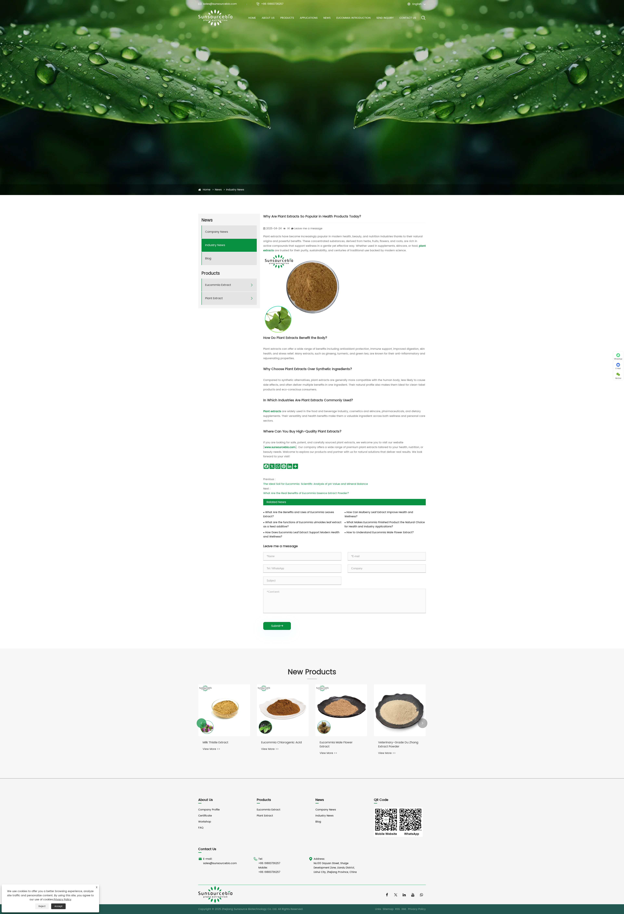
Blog (208, 259)
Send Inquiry (385, 18)
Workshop (204, 822)
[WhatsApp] (421, 894)
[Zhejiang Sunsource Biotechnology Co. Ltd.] (215, 17)
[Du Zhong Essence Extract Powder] (283, 710)
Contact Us (407, 18)
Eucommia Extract (218, 285)
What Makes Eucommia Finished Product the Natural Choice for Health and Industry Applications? (384, 524)
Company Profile (209, 810)
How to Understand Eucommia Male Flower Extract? (380, 532)
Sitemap (388, 909)
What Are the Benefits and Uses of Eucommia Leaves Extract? (298, 514)
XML (403, 909)
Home (252, 18)
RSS (397, 909)
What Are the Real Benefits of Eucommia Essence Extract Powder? (306, 493)
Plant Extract (214, 298)
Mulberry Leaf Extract (218, 742)
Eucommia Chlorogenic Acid (398, 742)
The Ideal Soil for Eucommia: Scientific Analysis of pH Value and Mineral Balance (315, 484)
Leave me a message (308, 228)
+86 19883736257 (269, 4)
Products (287, 18)
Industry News (235, 190)
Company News (216, 232)
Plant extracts (272, 411)
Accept (58, 906)
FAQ (200, 828)
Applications (309, 18)
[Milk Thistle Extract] (341, 710)
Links (378, 909)
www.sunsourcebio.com (280, 447)
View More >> (211, 749)
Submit (277, 625)
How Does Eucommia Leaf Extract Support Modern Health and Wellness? (301, 534)
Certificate (205, 816)
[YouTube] (413, 894)
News (327, 18)
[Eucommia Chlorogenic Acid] (400, 710)
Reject (42, 906)
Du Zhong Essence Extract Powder (279, 744)
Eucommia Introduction (353, 18)
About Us (268, 18)
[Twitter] (395, 894)
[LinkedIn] (404, 894)
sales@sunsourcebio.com (217, 4)
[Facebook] (387, 894)
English (416, 4)
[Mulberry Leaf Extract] (224, 710)
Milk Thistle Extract (332, 742)
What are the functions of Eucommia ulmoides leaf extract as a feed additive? (302, 524)
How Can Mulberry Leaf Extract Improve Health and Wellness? (378, 514)
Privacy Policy (417, 909)
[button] (201, 723)
